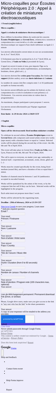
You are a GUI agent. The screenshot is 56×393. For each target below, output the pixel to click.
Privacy (4, 333)
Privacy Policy (17, 338)
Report (30, 342)
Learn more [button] (39, 206)
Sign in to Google (8, 206)
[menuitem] (30, 365)
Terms (9, 333)
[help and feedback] (2, 352)
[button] (28, 324)
